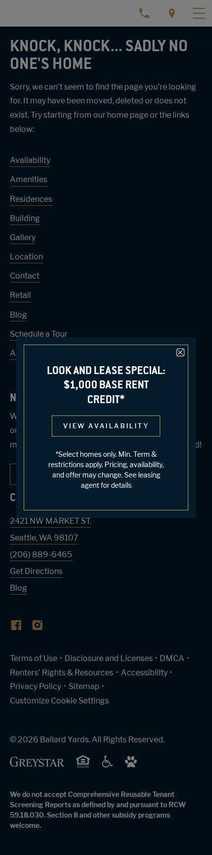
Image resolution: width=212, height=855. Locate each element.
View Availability (106, 426)
